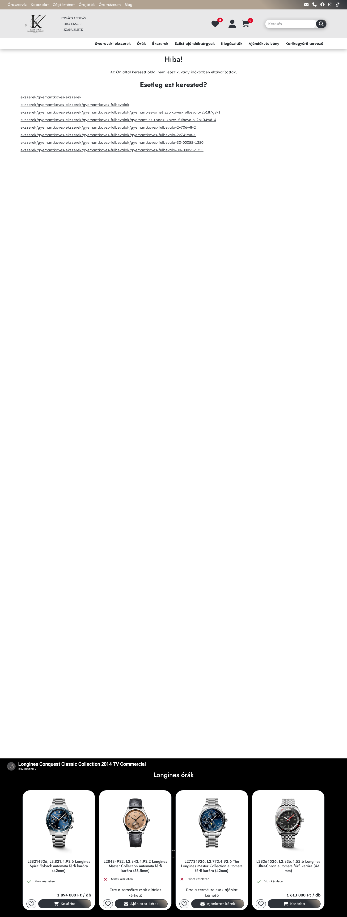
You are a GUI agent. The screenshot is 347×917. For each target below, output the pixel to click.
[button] (247, 24)
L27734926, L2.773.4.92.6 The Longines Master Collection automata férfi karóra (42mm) (211, 866)
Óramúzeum (110, 4)
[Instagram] (330, 4)
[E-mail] (306, 4)
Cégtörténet (64, 4)
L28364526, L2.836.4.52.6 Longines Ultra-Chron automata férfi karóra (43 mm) (288, 866)
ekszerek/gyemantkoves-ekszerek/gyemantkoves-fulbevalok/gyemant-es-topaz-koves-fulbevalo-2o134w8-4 (118, 120)
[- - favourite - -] (31, 903)
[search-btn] (321, 24)
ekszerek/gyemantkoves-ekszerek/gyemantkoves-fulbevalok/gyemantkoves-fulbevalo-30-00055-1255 (112, 150)
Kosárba (67, 903)
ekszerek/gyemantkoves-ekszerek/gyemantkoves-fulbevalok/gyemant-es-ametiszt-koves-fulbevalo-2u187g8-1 (120, 112)
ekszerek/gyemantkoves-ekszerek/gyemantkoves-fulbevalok (75, 104)
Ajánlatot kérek (144, 903)
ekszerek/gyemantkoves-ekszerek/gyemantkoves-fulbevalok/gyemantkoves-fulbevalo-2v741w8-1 (108, 135)
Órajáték (87, 4)
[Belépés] (232, 23)
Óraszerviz (17, 4)
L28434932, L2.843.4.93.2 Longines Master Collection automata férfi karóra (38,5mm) (135, 866)
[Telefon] (314, 4)
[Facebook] (322, 4)
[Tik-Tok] (337, 4)
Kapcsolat (40, 4)
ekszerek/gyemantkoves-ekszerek (51, 97)
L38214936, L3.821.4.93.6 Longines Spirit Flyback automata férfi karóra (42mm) (59, 866)
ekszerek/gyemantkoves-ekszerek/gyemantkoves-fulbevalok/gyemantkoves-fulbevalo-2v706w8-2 (108, 127)
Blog (128, 4)
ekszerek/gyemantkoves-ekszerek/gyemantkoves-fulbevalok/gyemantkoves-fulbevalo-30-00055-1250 (112, 142)
